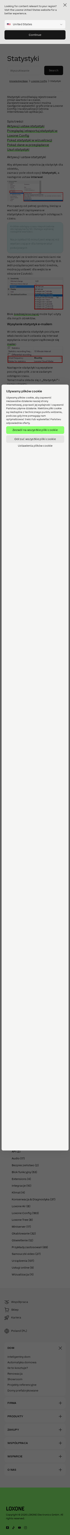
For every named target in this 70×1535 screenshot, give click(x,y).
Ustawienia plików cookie (35, 445)
